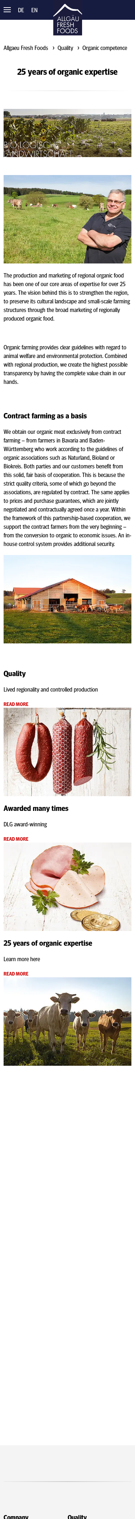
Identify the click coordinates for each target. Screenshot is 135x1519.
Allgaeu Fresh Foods (26, 47)
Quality (65, 47)
